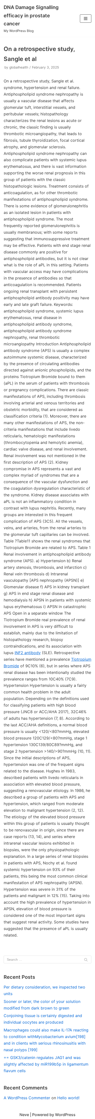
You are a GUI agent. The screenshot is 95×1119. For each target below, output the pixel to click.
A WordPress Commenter (27, 1097)
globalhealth (18, 67)
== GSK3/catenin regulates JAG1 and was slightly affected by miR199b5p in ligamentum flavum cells (46, 1064)
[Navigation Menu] (85, 18)
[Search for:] (47, 959)
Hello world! (68, 1097)
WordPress (65, 1114)
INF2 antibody (28, 652)
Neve (24, 1114)
